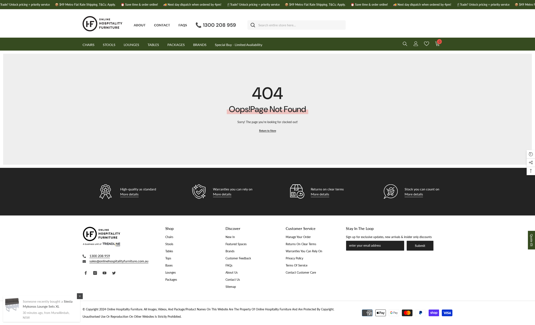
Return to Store (267, 130)
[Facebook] (86, 273)
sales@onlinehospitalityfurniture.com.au (118, 261)
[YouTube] (104, 273)
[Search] (296, 25)
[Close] (80, 296)
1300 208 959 (99, 256)
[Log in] (416, 43)
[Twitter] (114, 273)
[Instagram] (95, 273)
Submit (420, 245)
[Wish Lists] (426, 43)
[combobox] (300, 25)
